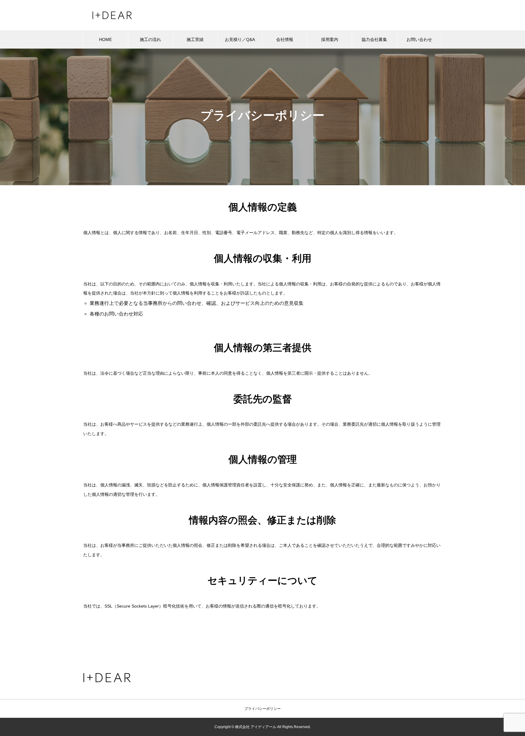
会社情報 (284, 39)
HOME (105, 39)
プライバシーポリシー (262, 709)
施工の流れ (150, 39)
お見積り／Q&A (240, 39)
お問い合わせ (419, 39)
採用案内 (329, 39)
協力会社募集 (374, 39)
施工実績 (195, 39)
